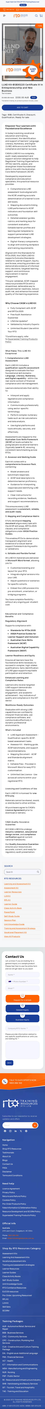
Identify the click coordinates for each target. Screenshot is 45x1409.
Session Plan (10, 920)
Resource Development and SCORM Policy (21, 1211)
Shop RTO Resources (11, 1148)
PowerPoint (9, 912)
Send (9, 1063)
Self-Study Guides (10, 1280)
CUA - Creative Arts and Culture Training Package (20, 1348)
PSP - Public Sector (11, 1376)
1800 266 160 (10, 9)
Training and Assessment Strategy (19, 928)
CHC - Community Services (14, 1336)
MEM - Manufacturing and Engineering (19, 1368)
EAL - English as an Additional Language (20, 1353)
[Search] (38, 871)
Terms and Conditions (12, 1175)
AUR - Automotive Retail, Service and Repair (18, 1327)
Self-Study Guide (12, 916)
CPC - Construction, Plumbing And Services (18, 1341)
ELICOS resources (10, 1291)
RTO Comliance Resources (14, 1287)
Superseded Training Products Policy (19, 1215)
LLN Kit (7, 896)
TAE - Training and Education (15, 1391)
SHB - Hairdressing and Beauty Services (20, 1383)
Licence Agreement (11, 1188)
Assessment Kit (11, 888)
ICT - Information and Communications (20, 1364)
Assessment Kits (9, 1253)
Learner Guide (10, 904)
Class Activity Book (13, 908)
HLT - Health (7, 1360)
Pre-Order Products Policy (14, 1204)
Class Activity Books (11, 1276)
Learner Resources (12, 892)
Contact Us (7, 1164)
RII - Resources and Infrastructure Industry (21, 1380)
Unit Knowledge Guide (14, 924)
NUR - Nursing (8, 1372)
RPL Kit (7, 900)
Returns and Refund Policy (14, 1196)
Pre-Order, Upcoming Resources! (17, 1295)
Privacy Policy (8, 1192)
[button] (4, 15)
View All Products (12, 936)
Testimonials (8, 1152)
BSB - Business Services (13, 1332)
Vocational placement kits (14, 1261)
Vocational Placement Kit (15, 932)
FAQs (4, 1167)
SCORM (5, 1310)
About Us (6, 1156)
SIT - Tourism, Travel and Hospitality (18, 1387)
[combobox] (22, 872)
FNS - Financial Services (12, 1357)
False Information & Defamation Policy (19, 1207)
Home (5, 1145)
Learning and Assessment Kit (17, 884)
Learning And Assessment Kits (15, 1257)
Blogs (4, 1160)
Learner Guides (9, 1272)
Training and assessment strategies (18, 1265)
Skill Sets (6, 1306)
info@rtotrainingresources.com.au (30, 9)
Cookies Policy (9, 1200)
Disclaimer (7, 1171)
